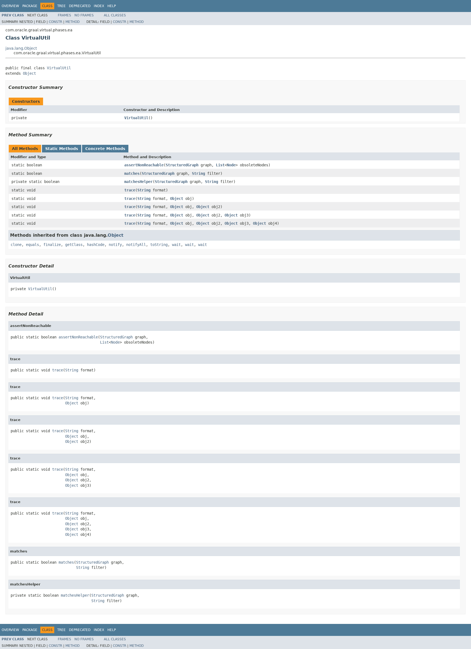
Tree (61, 6)
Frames (64, 15)
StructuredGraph (182, 165)
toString (159, 244)
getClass (74, 244)
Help (111, 6)
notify (115, 244)
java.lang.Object (21, 48)
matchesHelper (138, 181)
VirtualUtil (59, 68)
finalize (52, 244)
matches (132, 173)
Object (29, 73)
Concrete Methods (105, 148)
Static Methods (61, 148)
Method (72, 22)
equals (32, 244)
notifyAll (136, 244)
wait (176, 244)
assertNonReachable (144, 165)
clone (16, 244)
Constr (55, 22)
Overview (10, 6)
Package (29, 6)
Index (99, 6)
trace (129, 190)
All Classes (115, 15)
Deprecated (79, 6)
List (220, 165)
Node (231, 165)
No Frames (84, 15)
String (198, 173)
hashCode (95, 244)
